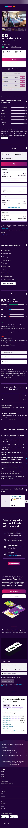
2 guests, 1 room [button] (7, 55)
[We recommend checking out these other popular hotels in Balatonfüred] (26, 490)
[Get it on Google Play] (5, 816)
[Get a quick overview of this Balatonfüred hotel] (26, 102)
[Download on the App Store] (14, 816)
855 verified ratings (16, 47)
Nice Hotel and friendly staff (10, 332)
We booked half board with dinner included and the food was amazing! (13, 325)
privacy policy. (4, 685)
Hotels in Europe (11, 761)
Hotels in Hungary (20, 761)
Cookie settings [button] (4, 234)
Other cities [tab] (6, 705)
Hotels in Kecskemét (8, 726)
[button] (2, 6)
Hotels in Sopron (7, 724)
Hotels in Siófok (6, 722)
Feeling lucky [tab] (7, 708)
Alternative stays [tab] (16, 705)
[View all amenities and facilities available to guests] (26, 245)
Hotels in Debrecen (7, 720)
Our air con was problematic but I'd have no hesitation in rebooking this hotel (14, 341)
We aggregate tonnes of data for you (12, 752)
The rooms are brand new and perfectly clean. (13, 329)
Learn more (5, 228)
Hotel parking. (6, 338)
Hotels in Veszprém (7, 762)
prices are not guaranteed (11, 745)
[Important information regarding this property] (26, 388)
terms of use (19, 684)
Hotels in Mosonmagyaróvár (9, 730)
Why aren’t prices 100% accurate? (11, 755)
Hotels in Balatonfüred (17, 762)
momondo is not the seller (9, 750)
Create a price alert (12, 555)
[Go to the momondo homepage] (10, 6)
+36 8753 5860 (6, 44)
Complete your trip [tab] (17, 708)
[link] (14, 563)
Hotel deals (4, 761)
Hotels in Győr (6, 718)
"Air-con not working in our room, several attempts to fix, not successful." (14, 345)
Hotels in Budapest (7, 716)
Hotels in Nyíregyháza (8, 728)
